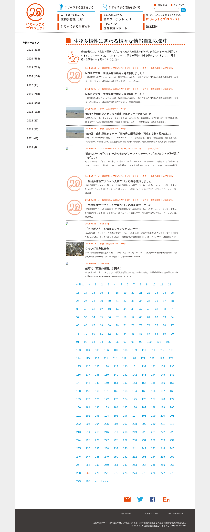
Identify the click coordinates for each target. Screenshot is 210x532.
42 (101, 309)
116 (97, 358)
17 (109, 292)
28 (93, 301)
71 (125, 325)
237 (97, 448)
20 (132, 292)
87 (148, 333)
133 (153, 366)
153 (134, 382)
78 (77, 333)
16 (101, 292)
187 (144, 407)
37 (164, 301)
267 (172, 464)
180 (78, 407)
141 (125, 374)
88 (156, 333)
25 (172, 292)
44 (117, 309)
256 (172, 456)
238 (106, 448)
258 (88, 464)
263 (134, 464)
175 (134, 399)
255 (162, 456)
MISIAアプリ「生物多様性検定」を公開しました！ (115, 73)
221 (153, 432)
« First (80, 284)
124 (171, 358)
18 (117, 292)
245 (172, 448)
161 (106, 391)
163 (125, 391)
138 (97, 374)
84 (125, 333)
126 (88, 366)
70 (117, 325)
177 (153, 399)
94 (101, 342)
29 (101, 301)
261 (116, 464)
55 (101, 317)
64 (172, 317)
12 (169, 284)
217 (116, 432)
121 (143, 358)
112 (162, 350)
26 (77, 301)
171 (97, 399)
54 (93, 317)
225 (88, 440)
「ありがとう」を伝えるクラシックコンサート (112, 228)
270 (97, 473)
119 (124, 358)
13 (77, 292)
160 (97, 391)
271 (106, 473)
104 (88, 350)
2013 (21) (32, 120)
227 (106, 440)
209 (144, 423)
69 (109, 325)
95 (109, 342)
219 (134, 432)
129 (116, 366)
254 (153, 456)
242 (144, 448)
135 (172, 366)
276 (153, 473)
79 (85, 333)
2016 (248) (33, 94)
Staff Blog (104, 224)
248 (97, 456)
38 (172, 301)
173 (116, 399)
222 (162, 432)
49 (156, 309)
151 (116, 382)
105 (97, 350)
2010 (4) (32, 147)
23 (156, 292)
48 (148, 309)
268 (78, 473)
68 (101, 325)
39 (77, 309)
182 (97, 407)
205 (106, 423)
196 (125, 415)
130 (125, 366)
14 (85, 292)
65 (77, 325)
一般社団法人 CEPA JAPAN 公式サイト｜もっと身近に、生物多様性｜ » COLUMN (136, 68)
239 (116, 448)
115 (87, 358)
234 (172, 440)
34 (140, 301)
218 (125, 432)
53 (85, 317)
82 (109, 333)
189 (162, 407)
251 (125, 456)
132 (144, 366)
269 (88, 473)
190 (172, 407)
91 (77, 342)
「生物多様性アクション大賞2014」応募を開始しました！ (119, 181)
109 (134, 350)
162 (116, 391)
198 (144, 415)
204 (97, 423)
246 (78, 456)
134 (162, 366)
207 (125, 423)
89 (164, 333)
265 (153, 464)
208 (134, 423)
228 (116, 440)
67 (93, 325)
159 (88, 391)
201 (172, 415)
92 (85, 342)
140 (116, 374)
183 (106, 407)
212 (172, 423)
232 (153, 440)
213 (78, 432)
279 (78, 481)
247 (88, 456)
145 (162, 374)
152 (125, 382)
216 (106, 432)
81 (101, 333)
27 (85, 301)
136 (78, 374)
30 (109, 301)
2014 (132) (33, 111)
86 (140, 333)
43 (109, 309)
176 (144, 399)
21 (140, 292)
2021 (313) (33, 49)
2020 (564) (33, 58)
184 (116, 407)
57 (117, 317)
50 (164, 309)
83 (117, 333)
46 (132, 309)
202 (78, 423)
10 (153, 284)
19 (125, 292)
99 (140, 342)
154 (144, 382)
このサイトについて (151, 513)
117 (106, 358)
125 (78, 366)
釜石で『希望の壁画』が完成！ (103, 268)
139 (106, 374)
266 (162, 464)
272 (116, 473)
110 (144, 350)
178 (162, 399)
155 (153, 382)
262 (125, 464)
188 (153, 407)
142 (134, 374)
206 (116, 423)
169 (78, 399)
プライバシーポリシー (175, 513)
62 (156, 317)
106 (106, 350)
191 (78, 415)
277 (162, 473)
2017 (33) (32, 85)
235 (78, 448)
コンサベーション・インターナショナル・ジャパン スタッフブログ (130, 148)
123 (161, 358)
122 (152, 358)
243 (153, 448)
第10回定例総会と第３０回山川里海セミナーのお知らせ (118, 113)
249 (106, 456)
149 (97, 382)
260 (106, 464)
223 (172, 432)
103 (78, 350)
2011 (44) (32, 138)
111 (153, 350)
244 (162, 448)
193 (97, 415)
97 (125, 342)
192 (88, 415)
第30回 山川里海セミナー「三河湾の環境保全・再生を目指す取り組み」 (128, 133)
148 (88, 382)
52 (77, 317)
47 (140, 309)
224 (78, 440)
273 (125, 473)
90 (172, 333)
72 (132, 325)
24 (164, 292)
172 (106, 399)
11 (161, 284)
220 (144, 432)
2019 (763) (33, 67)
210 (153, 423)
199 (153, 415)
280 (88, 481)
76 (164, 325)
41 (93, 309)
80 (93, 333)
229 (125, 440)
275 (144, 473)
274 (134, 473)
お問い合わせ (126, 513)
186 (134, 407)
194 (106, 415)
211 (162, 423)
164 (134, 391)
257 (78, 464)
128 (106, 366)
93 (93, 342)
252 (134, 456)
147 (78, 382)
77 (172, 325)
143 (144, 374)
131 (134, 366)
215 (97, 432)
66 (85, 325)
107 (116, 350)
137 (88, 374)
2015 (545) (33, 102)
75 (156, 325)
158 (78, 391)
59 (132, 317)
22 (148, 292)
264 (144, 464)
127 (97, 366)
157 (172, 382)
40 (85, 309)
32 (125, 301)
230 (134, 440)
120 (133, 358)
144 (153, 374)
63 (164, 317)
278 (172, 473)
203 (88, 423)
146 (172, 374)
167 (162, 391)
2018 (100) (33, 76)
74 (148, 325)
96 (117, 342)
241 (134, 448)
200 (162, 415)
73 (140, 325)
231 (144, 440)
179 (172, 399)
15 (93, 292)
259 (97, 464)
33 (132, 301)
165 (144, 391)
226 (97, 440)
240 (125, 448)
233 (162, 440)
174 (125, 399)
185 (125, 407)
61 (148, 317)
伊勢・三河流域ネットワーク (113, 109)
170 (88, 399)
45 (125, 309)
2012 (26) (32, 129)
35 (148, 301)
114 (78, 358)
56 (109, 317)
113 (171, 350)
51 (172, 309)
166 (153, 391)
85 (132, 333)
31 (117, 301)
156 (162, 382)
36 (156, 301)
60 (140, 317)
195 (116, 415)
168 (172, 391)
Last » (104, 481)
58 (125, 317)
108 (125, 350)
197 (134, 415)
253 (144, 456)
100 (149, 342)
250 (116, 456)
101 (159, 342)
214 (88, 432)
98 (132, 342)
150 (106, 382)
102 (168, 342)
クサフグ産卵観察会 (97, 248)
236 (88, 448)
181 (88, 407)
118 (115, 358)
